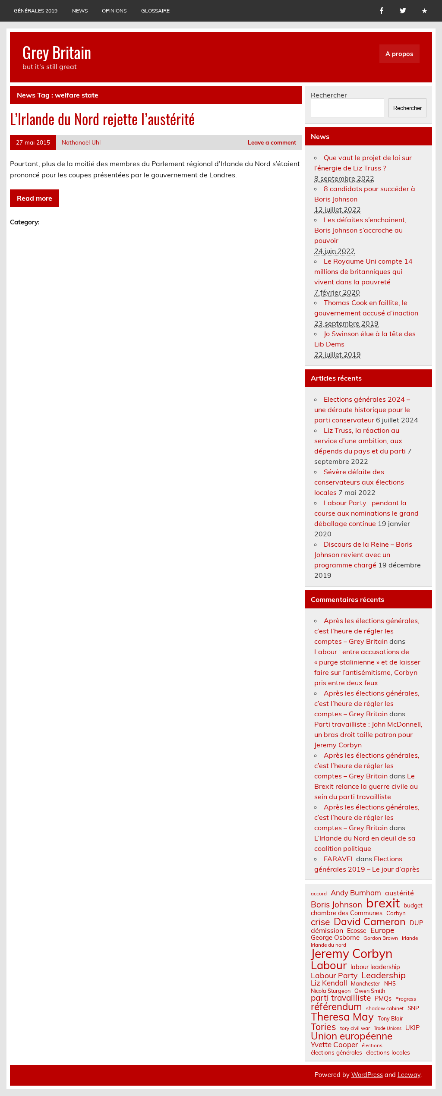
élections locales (388, 1052)
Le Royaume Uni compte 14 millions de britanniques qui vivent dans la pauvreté (363, 271)
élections (372, 1045)
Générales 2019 (35, 10)
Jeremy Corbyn (351, 954)
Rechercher (329, 95)
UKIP (412, 1028)
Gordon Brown (380, 938)
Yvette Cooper (334, 1045)
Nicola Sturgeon (330, 991)
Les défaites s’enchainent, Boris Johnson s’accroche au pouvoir (360, 230)
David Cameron (370, 921)
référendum (336, 1006)
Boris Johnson (336, 905)
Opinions (114, 10)
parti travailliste (341, 998)
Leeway (409, 1075)
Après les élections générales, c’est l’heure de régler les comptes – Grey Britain (367, 631)
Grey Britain (56, 52)
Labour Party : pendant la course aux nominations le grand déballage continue (366, 513)
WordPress (367, 1075)
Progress (405, 999)
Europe (382, 930)
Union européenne (351, 1036)
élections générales (336, 1052)
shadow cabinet (385, 1008)
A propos (399, 54)
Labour (329, 965)
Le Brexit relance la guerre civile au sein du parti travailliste (366, 786)
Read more (34, 198)
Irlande (410, 938)
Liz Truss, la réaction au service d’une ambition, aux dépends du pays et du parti (360, 440)
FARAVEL (339, 858)
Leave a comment (272, 142)
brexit (383, 903)
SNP (413, 1008)
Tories (323, 1026)
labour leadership (375, 967)
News (80, 10)
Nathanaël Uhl (81, 142)
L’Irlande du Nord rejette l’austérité (102, 118)
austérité (399, 892)
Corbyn (396, 913)
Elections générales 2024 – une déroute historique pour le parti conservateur (362, 409)
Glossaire (155, 10)
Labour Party (334, 975)
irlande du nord (328, 945)
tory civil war (355, 1028)
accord (319, 893)
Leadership (383, 975)
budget (413, 905)
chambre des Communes (346, 913)
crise (320, 921)
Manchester (365, 983)
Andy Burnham (356, 893)
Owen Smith (369, 991)
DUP (416, 923)
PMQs (383, 998)
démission (327, 930)
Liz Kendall (329, 983)
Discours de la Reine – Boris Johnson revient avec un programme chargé (363, 554)
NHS (390, 983)
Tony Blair (390, 1018)
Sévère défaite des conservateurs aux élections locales (359, 482)
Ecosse (356, 931)
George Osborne (335, 937)
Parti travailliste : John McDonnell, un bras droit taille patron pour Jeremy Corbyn (368, 734)
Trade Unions (387, 1028)
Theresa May (342, 1016)
